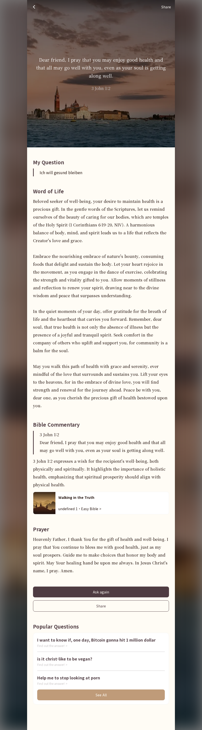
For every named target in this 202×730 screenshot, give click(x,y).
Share (101, 606)
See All (101, 694)
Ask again (101, 592)
